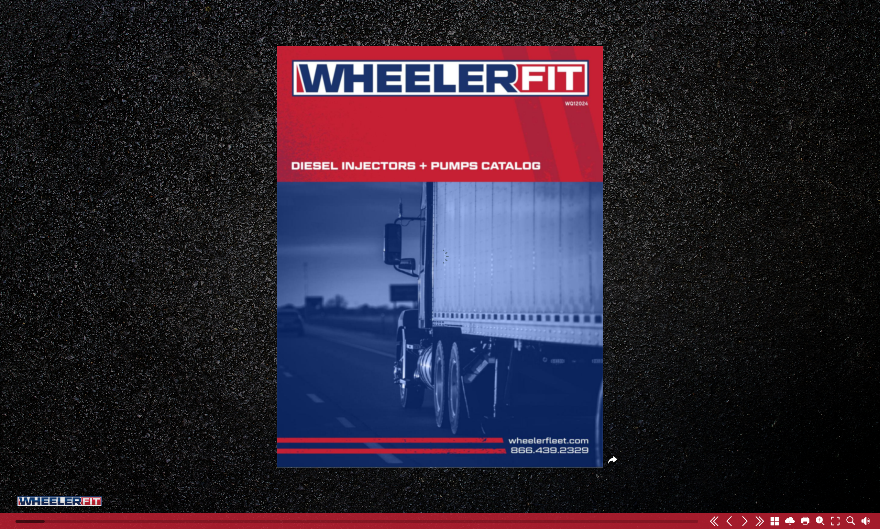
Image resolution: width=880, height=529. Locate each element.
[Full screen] (835, 521)
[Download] (789, 521)
